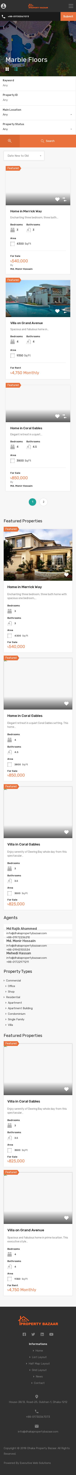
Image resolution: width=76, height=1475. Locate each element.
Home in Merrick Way (26, 211)
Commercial (13, 980)
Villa (10, 1025)
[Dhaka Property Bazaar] (38, 6)
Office (11, 986)
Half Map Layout (39, 1363)
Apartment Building (20, 1008)
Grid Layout (39, 1370)
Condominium (16, 1013)
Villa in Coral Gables (23, 844)
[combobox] (38, 114)
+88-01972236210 (18, 937)
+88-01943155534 (18, 949)
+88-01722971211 (17, 962)
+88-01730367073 (18, 16)
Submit (68, 16)
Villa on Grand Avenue (26, 323)
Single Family (16, 1019)
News (39, 1376)
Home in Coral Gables (26, 428)
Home (39, 1350)
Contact (39, 1383)
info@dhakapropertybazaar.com (26, 933)
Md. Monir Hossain (21, 941)
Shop (11, 991)
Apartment (15, 1002)
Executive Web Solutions (35, 1463)
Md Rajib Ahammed (21, 929)
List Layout (39, 1357)
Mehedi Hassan (18, 953)
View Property (38, 198)
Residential (13, 997)
